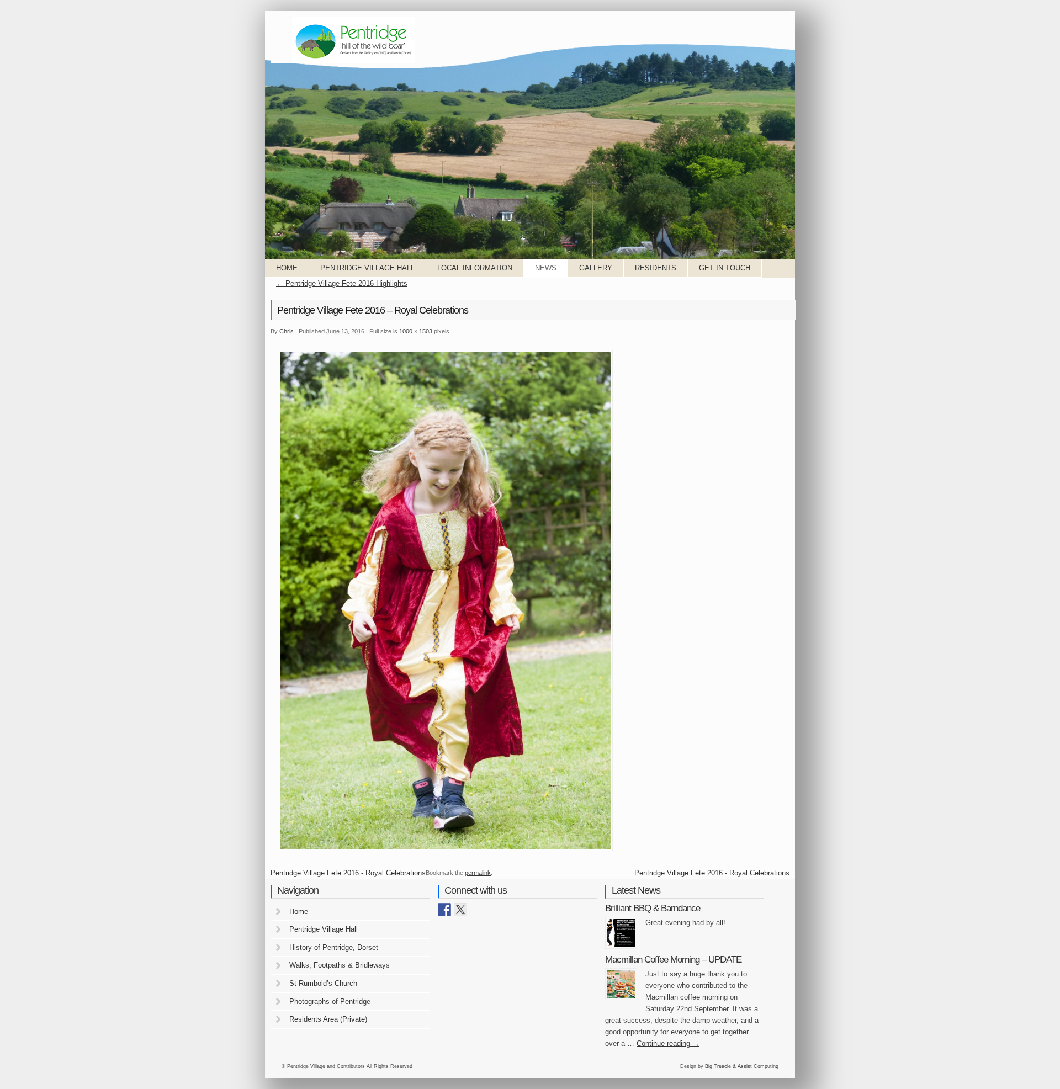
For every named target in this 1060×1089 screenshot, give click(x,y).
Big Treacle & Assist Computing (741, 1066)
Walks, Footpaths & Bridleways (339, 965)
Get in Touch (724, 268)
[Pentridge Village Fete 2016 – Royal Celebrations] (445, 850)
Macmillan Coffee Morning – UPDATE (673, 959)
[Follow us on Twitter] (460, 909)
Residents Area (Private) (328, 1019)
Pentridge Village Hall (367, 268)
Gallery (595, 268)
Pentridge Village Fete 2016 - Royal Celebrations (348, 873)
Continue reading (668, 1043)
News (545, 268)
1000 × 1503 (415, 331)
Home (287, 268)
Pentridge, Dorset (353, 40)
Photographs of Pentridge (329, 1001)
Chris (286, 331)
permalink (478, 872)
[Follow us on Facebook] (444, 909)
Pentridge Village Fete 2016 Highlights (341, 283)
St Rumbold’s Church (323, 983)
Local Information (474, 268)
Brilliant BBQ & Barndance (652, 908)
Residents (655, 268)
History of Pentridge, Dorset (333, 947)
